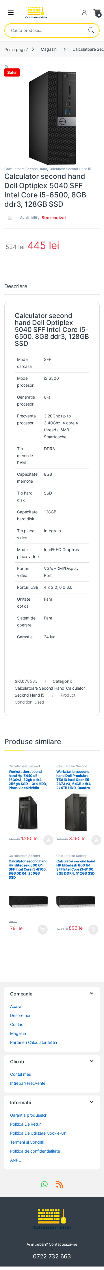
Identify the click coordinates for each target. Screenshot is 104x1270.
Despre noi (20, 1015)
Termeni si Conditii (27, 1142)
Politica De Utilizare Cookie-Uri (38, 1133)
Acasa (15, 1006)
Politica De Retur (25, 1124)
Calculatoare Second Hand (25, 169)
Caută (91, 30)
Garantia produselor (28, 1115)
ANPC (15, 1160)
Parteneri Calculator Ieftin (33, 1042)
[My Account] (84, 12)
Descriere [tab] (15, 286)
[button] (6, 67)
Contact (17, 1024)
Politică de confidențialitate (35, 1151)
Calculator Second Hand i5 (70, 169)
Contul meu (20, 1074)
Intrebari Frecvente (27, 1083)
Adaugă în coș (46, 840)
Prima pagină (16, 49)
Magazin (49, 49)
